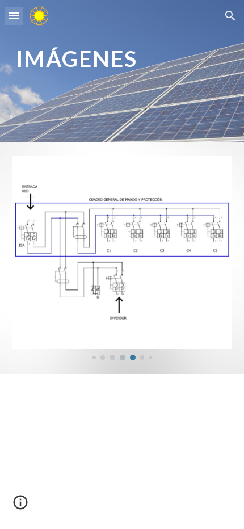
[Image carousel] (122, 258)
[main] (122, 71)
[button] (13, 15)
